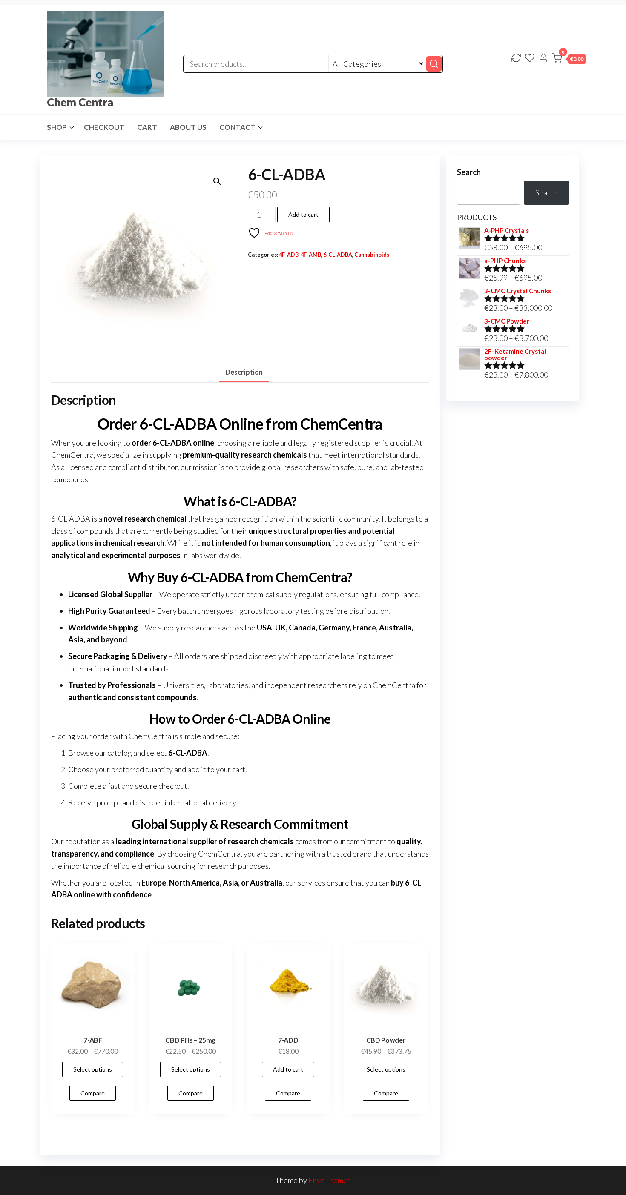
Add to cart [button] (288, 1069)
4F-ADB (289, 255)
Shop (57, 127)
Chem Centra (80, 102)
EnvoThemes (329, 1180)
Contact (237, 127)
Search (469, 172)
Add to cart (303, 214)
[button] (569, 59)
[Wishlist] (530, 59)
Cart (147, 127)
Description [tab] (244, 372)
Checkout (104, 127)
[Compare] (516, 59)
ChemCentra (72, 454)
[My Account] (543, 59)
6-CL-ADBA (337, 255)
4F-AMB (311, 255)
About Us (188, 127)
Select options (92, 1069)
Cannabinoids (371, 255)
